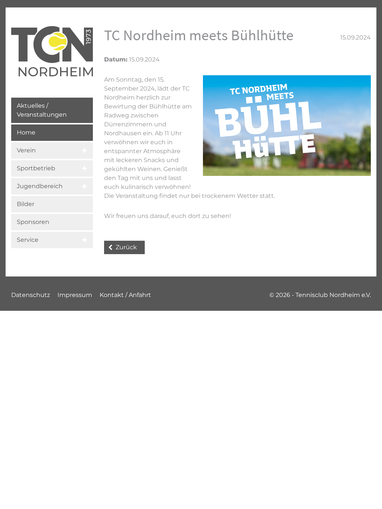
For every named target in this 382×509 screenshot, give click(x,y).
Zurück (126, 247)
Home (26, 132)
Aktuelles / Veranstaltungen (42, 110)
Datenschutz (30, 294)
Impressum (74, 294)
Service (27, 239)
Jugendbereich (40, 186)
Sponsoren (33, 221)
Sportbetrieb (36, 168)
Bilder (25, 204)
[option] (287, 125)
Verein (26, 150)
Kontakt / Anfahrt (125, 294)
